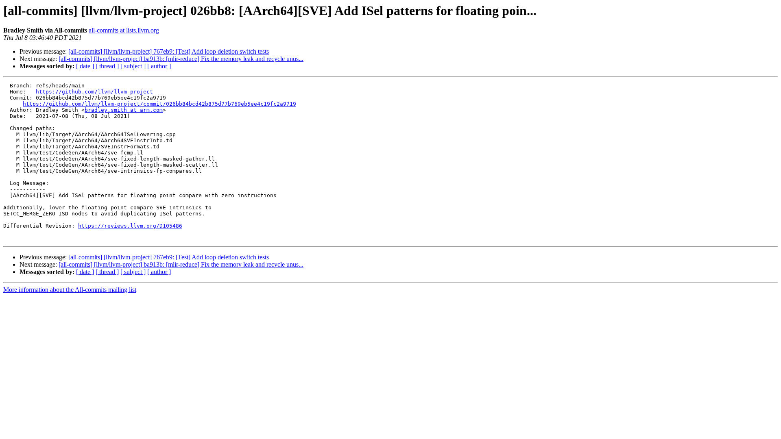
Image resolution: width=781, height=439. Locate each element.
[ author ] (159, 66)
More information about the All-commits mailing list (69, 289)
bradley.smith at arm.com (124, 110)
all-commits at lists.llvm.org (124, 30)
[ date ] (85, 66)
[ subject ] (133, 66)
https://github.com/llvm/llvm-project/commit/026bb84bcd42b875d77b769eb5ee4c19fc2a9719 (159, 104)
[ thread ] (107, 66)
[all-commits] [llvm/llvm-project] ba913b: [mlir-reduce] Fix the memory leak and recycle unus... (181, 58)
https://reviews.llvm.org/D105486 (130, 226)
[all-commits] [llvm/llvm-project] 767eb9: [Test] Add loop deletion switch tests (168, 51)
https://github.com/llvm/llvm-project (94, 92)
